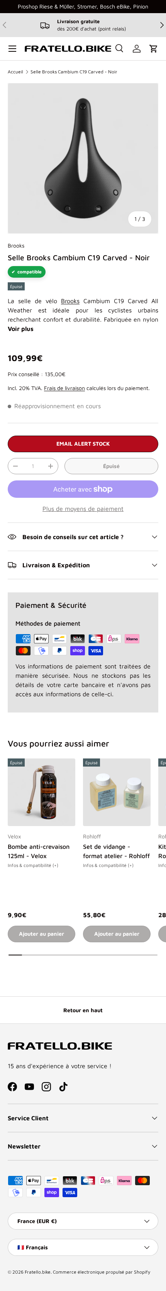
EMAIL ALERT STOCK (83, 443)
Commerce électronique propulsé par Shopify (101, 1272)
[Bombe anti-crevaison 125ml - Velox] (41, 792)
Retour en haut (83, 1010)
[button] (153, 48)
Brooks (16, 245)
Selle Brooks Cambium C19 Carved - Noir (73, 72)
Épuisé (111, 466)
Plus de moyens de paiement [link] (83, 508)
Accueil (15, 72)
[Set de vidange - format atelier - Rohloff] (117, 792)
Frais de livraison (64, 388)
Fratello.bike (38, 1272)
